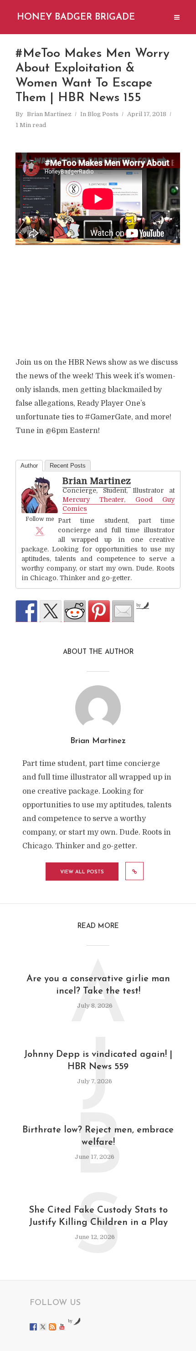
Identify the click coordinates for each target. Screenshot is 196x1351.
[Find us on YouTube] (62, 1327)
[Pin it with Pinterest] (99, 611)
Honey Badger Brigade (76, 17)
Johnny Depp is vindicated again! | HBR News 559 (98, 1060)
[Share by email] (123, 611)
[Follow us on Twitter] (42, 1327)
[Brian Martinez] (39, 495)
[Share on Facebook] (26, 611)
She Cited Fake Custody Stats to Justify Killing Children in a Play (98, 1216)
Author (29, 465)
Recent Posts (68, 465)
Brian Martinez (49, 114)
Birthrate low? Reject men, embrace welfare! (98, 1136)
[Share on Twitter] (51, 611)
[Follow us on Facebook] (33, 1327)
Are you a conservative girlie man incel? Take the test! (98, 985)
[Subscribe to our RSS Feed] (52, 1327)
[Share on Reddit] (75, 611)
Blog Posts (103, 114)
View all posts (82, 872)
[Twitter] (39, 530)
